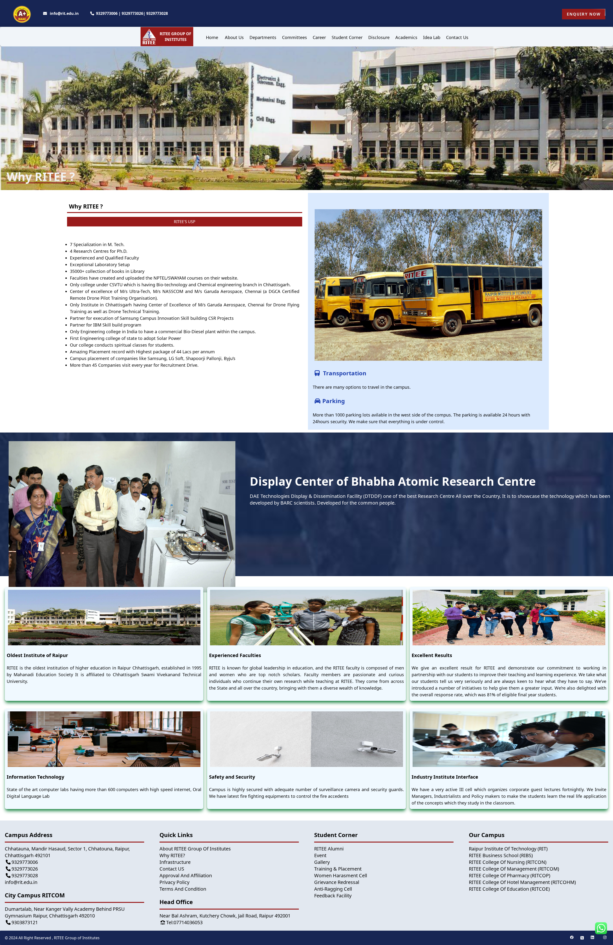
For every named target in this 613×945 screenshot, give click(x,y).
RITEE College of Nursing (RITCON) (507, 862)
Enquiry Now (584, 14)
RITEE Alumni (329, 848)
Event (320, 855)
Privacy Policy (174, 882)
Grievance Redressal (336, 882)
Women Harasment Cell (340, 875)
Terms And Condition (182, 889)
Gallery (322, 862)
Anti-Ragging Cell (333, 889)
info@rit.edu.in (64, 13)
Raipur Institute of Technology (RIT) (508, 848)
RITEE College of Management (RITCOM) (514, 869)
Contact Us (457, 37)
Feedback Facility (333, 895)
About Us (234, 37)
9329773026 (132, 13)
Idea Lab (431, 37)
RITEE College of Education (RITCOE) (509, 889)
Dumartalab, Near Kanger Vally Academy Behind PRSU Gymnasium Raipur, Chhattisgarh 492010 (65, 912)
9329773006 (107, 13)
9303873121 (24, 922)
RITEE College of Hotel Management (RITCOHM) (522, 882)
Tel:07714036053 (184, 922)
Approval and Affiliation (185, 875)
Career (319, 37)
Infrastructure (175, 862)
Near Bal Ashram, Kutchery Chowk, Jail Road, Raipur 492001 (224, 915)
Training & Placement (338, 869)
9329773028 (157, 13)
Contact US (171, 869)
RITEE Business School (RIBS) (501, 855)
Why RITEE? (172, 855)
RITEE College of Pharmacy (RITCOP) (509, 875)
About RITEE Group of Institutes (195, 848)
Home (212, 37)
